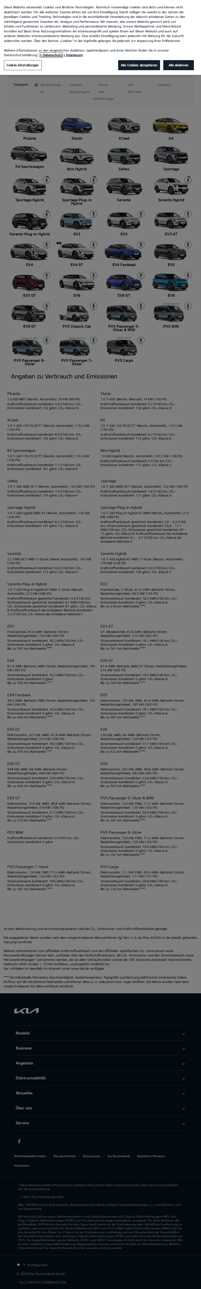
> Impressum (73, 55)
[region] (100, 37)
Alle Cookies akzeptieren (139, 65)
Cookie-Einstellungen (23, 65)
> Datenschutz (51, 55)
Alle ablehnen (179, 65)
